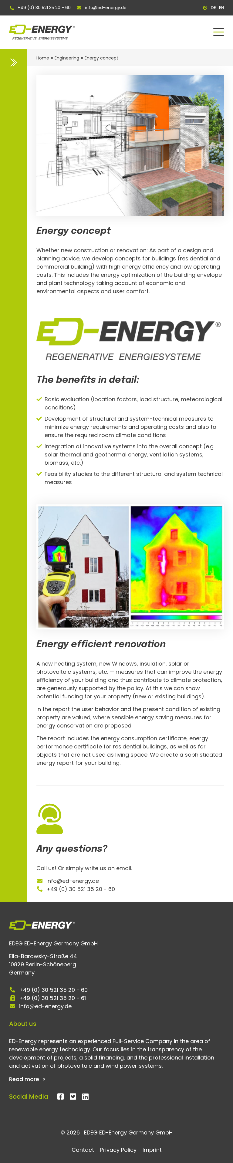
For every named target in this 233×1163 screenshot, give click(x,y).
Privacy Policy (118, 1150)
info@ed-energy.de (106, 8)
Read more (24, 1079)
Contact (83, 1150)
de (213, 8)
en (221, 8)
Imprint (152, 1150)
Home (42, 58)
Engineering (67, 58)
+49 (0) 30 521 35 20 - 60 (44, 8)
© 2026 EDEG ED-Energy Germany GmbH (116, 1132)
